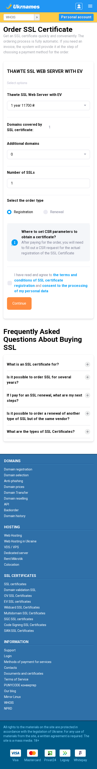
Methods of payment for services (27, 662)
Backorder (11, 510)
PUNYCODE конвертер (20, 685)
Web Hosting (13, 535)
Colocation (11, 564)
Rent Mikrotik (13, 559)
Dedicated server (16, 553)
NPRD (8, 708)
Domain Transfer (16, 492)
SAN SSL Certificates (19, 631)
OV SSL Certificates (18, 596)
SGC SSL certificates (18, 619)
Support (10, 650)
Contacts (10, 667)
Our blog (10, 691)
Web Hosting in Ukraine (20, 541)
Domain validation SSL (20, 590)
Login (8, 656)
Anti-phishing (13, 481)
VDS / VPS (11, 547)
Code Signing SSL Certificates (25, 625)
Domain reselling (16, 498)
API (6, 504)
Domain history (14, 516)
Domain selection (16, 475)
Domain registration (18, 469)
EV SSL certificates (17, 601)
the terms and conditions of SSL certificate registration (45, 280)
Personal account (76, 17)
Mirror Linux (12, 697)
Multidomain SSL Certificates (24, 613)
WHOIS (9, 702)
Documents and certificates (23, 673)
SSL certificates (15, 584)
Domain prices (14, 487)
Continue (19, 303)
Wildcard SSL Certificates (22, 607)
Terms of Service (16, 679)
